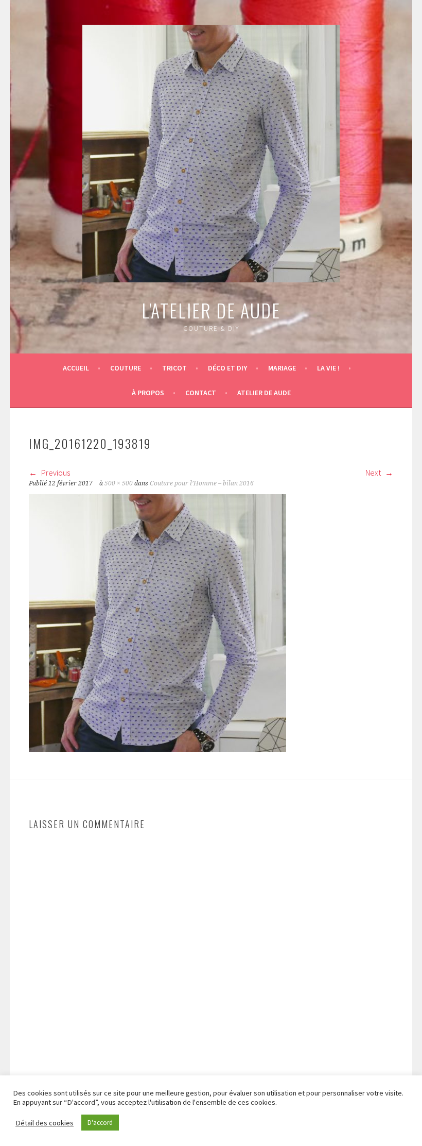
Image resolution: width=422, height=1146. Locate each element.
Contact (200, 392)
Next (373, 472)
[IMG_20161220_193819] (157, 749)
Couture (125, 368)
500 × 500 (118, 483)
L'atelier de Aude (211, 310)
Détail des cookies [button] (44, 1122)
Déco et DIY (227, 368)
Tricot (174, 368)
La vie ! (328, 368)
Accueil (76, 368)
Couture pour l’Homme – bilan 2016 (202, 483)
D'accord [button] (100, 1122)
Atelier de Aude (264, 392)
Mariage (282, 368)
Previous (55, 472)
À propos (148, 392)
